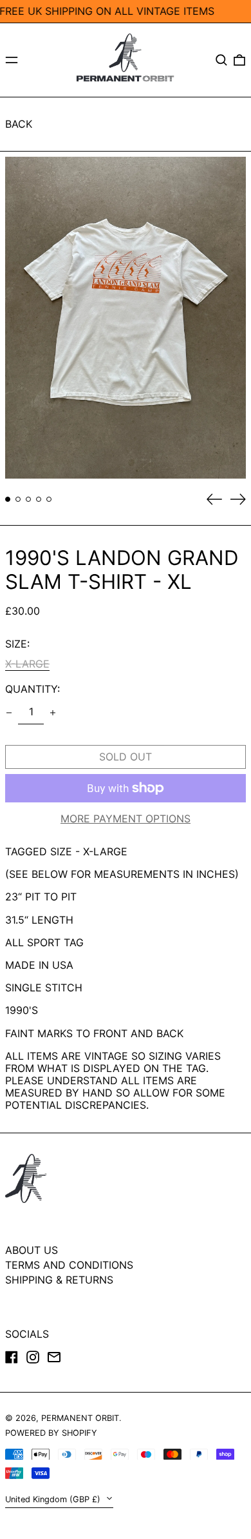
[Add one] (53, 713)
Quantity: (32, 689)
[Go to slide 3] (28, 499)
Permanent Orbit (80, 1418)
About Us (31, 1250)
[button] (221, 60)
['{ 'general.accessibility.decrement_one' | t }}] (9, 713)
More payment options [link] (125, 819)
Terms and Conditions (69, 1264)
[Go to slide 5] (48, 499)
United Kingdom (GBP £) (54, 1499)
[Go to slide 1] (7, 499)
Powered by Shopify (51, 1433)
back (18, 123)
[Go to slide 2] (18, 499)
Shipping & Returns (59, 1279)
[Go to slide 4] (38, 499)
